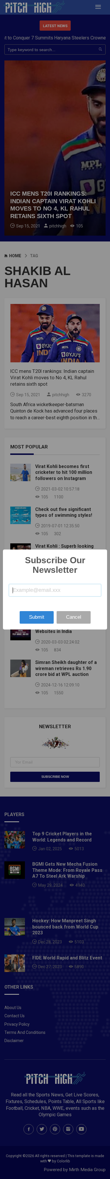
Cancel (73, 617)
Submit (36, 617)
